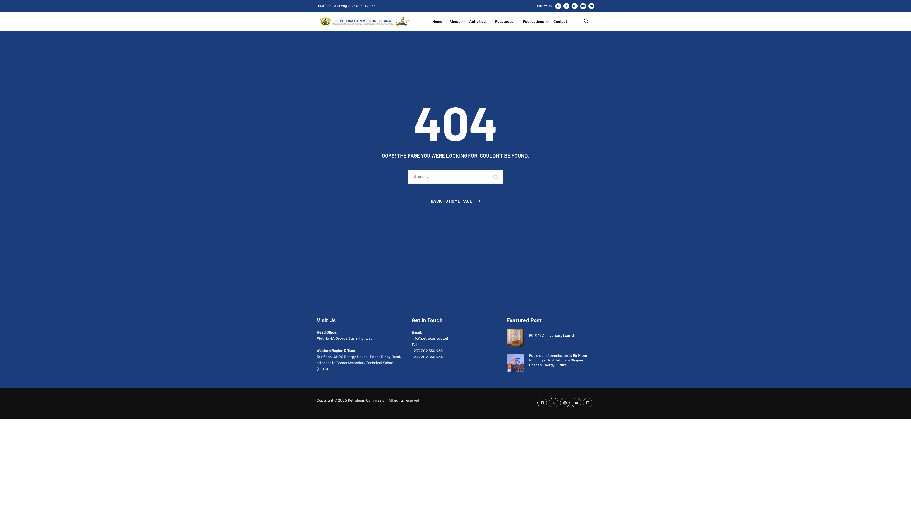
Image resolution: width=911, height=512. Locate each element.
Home (437, 21)
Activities (477, 21)
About (454, 21)
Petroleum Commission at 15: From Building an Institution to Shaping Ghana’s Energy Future (558, 360)
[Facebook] (558, 6)
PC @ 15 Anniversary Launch (552, 335)
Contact (560, 21)
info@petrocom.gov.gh (430, 338)
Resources (504, 21)
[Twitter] (566, 6)
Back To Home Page (452, 201)
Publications (533, 21)
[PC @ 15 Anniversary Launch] (515, 338)
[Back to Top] (901, 504)
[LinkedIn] (591, 6)
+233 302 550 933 (427, 351)
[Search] (586, 21)
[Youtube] (583, 6)
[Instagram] (575, 6)
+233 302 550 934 (427, 357)
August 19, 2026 (541, 342)
